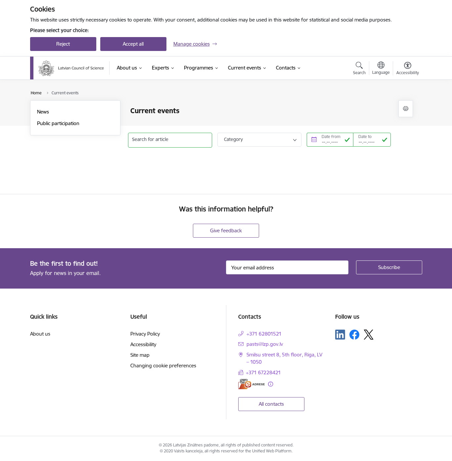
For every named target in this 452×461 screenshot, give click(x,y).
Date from (331, 136)
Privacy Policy (145, 334)
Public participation (58, 123)
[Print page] (406, 109)
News (43, 112)
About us (40, 334)
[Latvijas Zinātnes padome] (71, 68)
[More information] (270, 384)
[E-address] (251, 384)
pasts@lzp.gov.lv (265, 344)
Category (233, 139)
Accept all (133, 44)
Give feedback (226, 230)
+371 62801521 (264, 334)
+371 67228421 (263, 372)
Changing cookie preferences (163, 365)
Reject (63, 44)
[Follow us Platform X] (369, 335)
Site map (140, 355)
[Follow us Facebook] (354, 335)
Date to (365, 136)
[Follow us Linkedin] (340, 335)
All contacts (271, 404)
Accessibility (143, 344)
